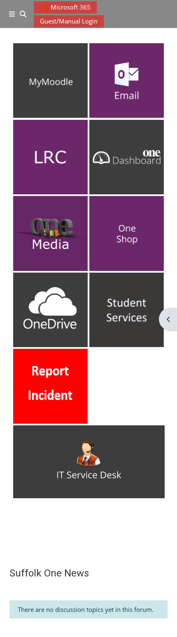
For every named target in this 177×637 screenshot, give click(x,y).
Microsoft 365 (70, 7)
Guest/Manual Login (69, 21)
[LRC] (50, 157)
